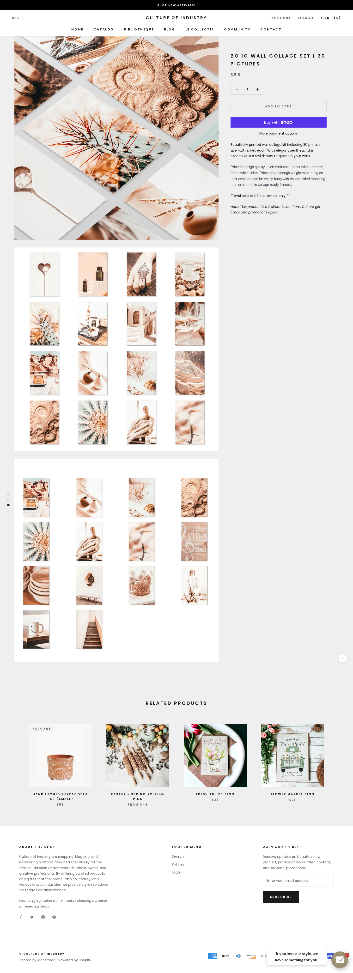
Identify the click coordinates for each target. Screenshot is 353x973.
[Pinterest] (54, 917)
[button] (339, 959)
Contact (270, 29)
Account (281, 18)
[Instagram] (43, 917)
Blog (169, 29)
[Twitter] (32, 917)
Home (77, 29)
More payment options (278, 133)
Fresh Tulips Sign (215, 794)
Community (237, 29)
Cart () (331, 18)
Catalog (104, 29)
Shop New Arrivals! (176, 5)
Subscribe (281, 897)
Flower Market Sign (293, 794)
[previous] (15, 760)
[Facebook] (21, 917)
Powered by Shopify (74, 960)
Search (305, 18)
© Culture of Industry (41, 954)
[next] (338, 760)
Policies (178, 864)
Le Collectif (199, 29)
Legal (176, 872)
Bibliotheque (139, 29)
